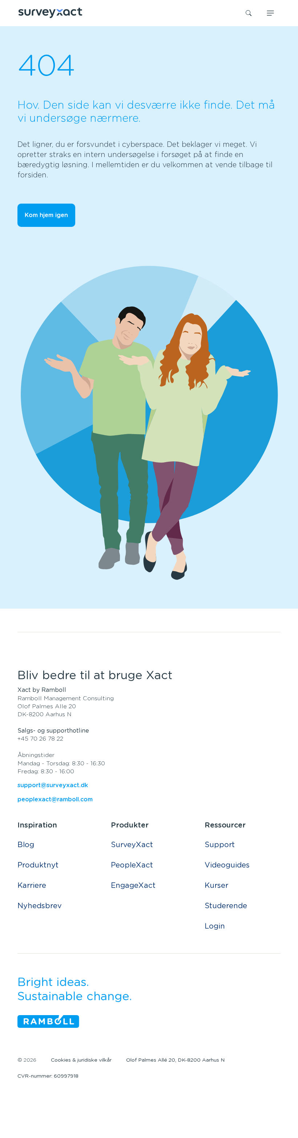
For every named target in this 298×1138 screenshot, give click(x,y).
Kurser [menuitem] (216, 885)
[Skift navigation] (270, 13)
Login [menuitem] (215, 926)
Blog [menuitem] (25, 845)
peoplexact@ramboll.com (55, 799)
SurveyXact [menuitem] (132, 845)
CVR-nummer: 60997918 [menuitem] (47, 1076)
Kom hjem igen (46, 215)
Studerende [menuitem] (226, 906)
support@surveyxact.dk (52, 785)
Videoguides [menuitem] (227, 865)
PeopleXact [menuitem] (132, 865)
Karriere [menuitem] (31, 885)
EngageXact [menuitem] (133, 885)
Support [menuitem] (220, 845)
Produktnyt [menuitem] (38, 865)
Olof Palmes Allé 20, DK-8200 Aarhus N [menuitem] (175, 1060)
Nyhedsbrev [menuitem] (39, 906)
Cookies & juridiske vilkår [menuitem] (81, 1060)
